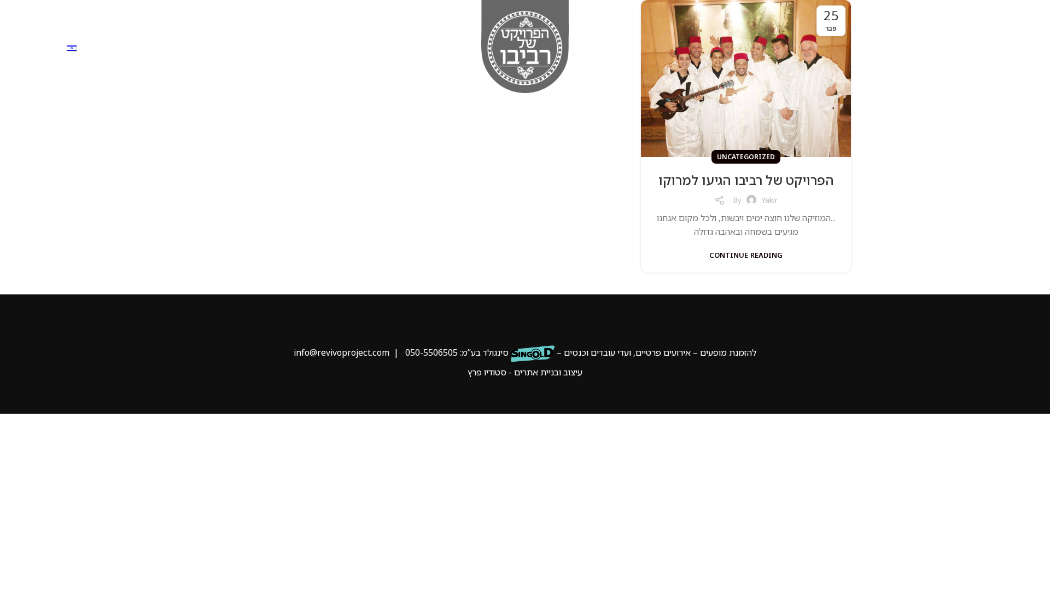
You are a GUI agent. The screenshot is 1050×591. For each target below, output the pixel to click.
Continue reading (746, 255)
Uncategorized (746, 156)
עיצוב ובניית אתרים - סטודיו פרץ (525, 372)
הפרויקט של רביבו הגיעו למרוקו (746, 180)
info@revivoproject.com (341, 352)
